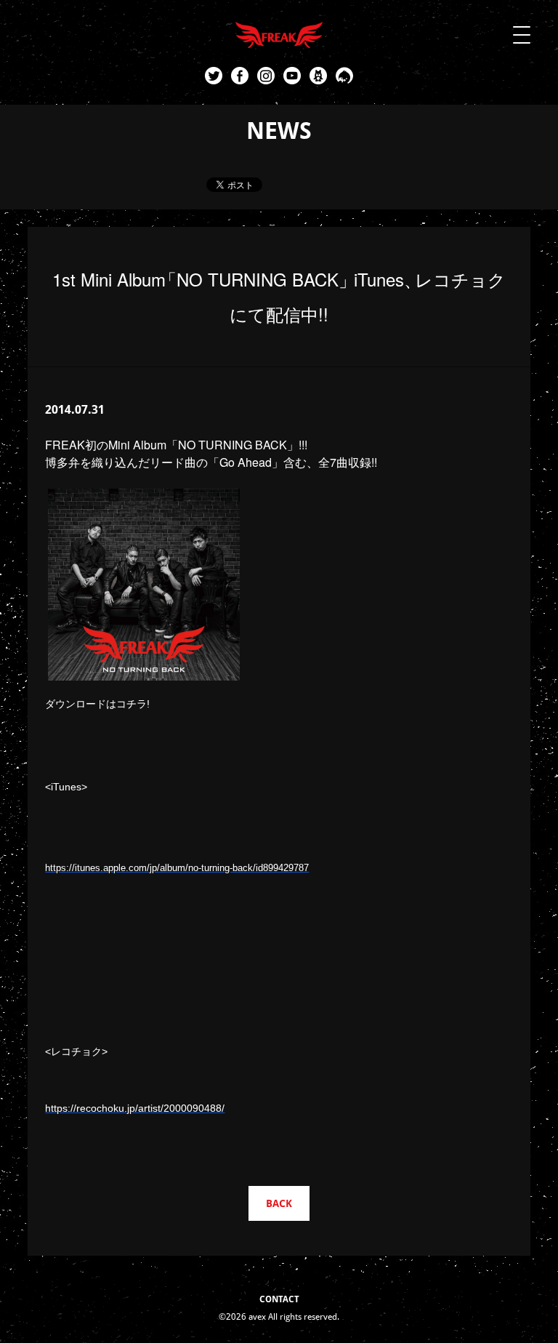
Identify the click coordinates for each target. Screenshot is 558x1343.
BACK (279, 1203)
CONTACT (279, 1299)
